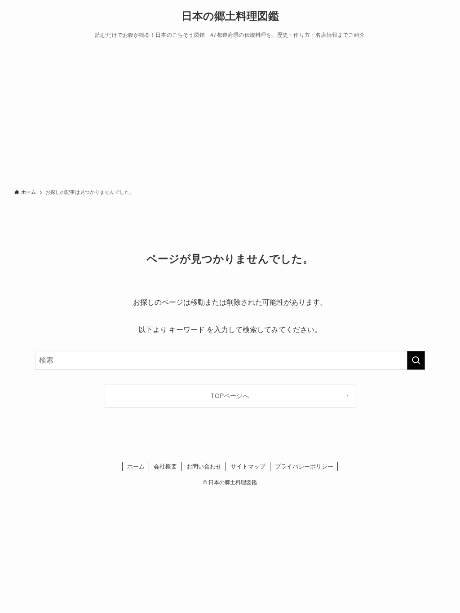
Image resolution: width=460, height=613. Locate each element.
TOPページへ (230, 395)
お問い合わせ (203, 466)
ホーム (136, 466)
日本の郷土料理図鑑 (230, 16)
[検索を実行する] (416, 360)
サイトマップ (247, 466)
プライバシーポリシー (304, 466)
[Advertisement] (230, 116)
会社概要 (165, 466)
